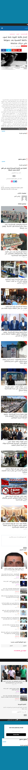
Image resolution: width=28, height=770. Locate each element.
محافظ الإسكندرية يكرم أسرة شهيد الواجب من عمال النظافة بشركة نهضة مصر (14, 307)
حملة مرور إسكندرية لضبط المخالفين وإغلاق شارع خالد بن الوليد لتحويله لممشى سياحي (16, 281)
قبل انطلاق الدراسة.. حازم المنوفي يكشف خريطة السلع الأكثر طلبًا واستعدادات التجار (14, 569)
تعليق (25, 548)
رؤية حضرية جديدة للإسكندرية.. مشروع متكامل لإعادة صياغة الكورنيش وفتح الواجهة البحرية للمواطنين (15, 416)
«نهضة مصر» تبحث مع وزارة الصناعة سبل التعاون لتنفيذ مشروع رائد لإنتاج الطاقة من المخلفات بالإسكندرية (14, 525)
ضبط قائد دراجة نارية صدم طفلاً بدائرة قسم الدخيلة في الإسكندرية (11, 625)
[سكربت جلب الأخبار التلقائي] (12, 720)
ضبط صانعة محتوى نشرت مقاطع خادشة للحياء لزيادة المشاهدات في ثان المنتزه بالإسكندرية (10, 603)
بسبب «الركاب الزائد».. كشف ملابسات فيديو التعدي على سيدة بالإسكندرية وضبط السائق (16, 389)
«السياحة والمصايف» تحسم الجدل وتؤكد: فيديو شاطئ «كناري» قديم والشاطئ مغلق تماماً (14, 361)
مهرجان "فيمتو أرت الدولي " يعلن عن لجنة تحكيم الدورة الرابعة (11, 581)
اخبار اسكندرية (12, 34)
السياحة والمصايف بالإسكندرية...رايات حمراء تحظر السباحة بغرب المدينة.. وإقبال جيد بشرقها (14, 226)
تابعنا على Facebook (20, 651)
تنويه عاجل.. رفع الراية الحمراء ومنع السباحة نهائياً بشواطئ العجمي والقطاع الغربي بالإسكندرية (14, 498)
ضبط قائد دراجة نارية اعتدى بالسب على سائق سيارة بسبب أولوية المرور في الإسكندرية (10, 611)
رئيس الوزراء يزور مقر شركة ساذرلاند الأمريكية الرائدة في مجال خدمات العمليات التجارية (14, 471)
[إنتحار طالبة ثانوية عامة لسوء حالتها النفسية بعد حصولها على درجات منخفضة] (14, 61)
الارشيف (17, 34)
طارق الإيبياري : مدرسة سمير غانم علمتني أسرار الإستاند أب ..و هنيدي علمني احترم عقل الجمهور (10, 574)
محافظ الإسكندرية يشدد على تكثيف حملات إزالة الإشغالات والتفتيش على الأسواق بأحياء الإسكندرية (16, 253)
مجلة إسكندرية (23, 34)
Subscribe (16, 734)
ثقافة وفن (17, 584)
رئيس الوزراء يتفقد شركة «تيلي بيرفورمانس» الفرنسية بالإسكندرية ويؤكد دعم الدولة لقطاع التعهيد (14, 443)
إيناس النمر (18, 46)
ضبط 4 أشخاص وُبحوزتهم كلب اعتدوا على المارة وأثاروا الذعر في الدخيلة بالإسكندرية (10, 596)
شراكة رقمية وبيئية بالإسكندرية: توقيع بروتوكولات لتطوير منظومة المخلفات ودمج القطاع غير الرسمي (14, 334)
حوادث (18, 598)
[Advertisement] (14, 11)
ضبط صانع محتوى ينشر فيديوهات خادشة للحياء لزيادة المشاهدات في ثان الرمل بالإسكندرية (10, 618)
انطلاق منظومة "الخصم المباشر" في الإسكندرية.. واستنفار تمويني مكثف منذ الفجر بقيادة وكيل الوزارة (12, 188)
